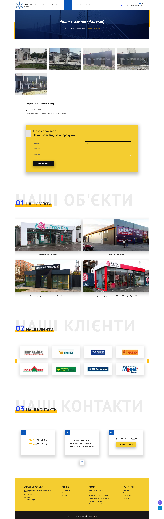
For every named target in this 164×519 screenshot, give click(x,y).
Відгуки (97, 5)
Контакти (89, 5)
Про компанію (66, 490)
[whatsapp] (160, 502)
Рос (143, 3)
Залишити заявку (43, 163)
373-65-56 (128, 5)
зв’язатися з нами (125, 444)
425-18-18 (139, 5)
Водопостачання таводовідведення (98, 495)
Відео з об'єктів (78, 5)
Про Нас (54, 5)
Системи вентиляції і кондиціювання (99, 498)
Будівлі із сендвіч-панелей (96, 490)
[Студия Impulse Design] (90, 516)
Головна (37, 5)
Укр (140, 3)
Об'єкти (68, 5)
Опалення (91, 493)
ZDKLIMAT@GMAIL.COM (126, 439)
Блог (61, 5)
